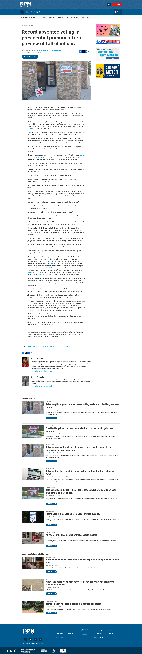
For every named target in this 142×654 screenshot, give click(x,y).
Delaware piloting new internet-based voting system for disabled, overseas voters (82, 406)
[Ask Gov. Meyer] (108, 71)
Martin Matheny (50, 606)
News (47, 579)
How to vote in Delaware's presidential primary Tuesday (73, 513)
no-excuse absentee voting (50, 346)
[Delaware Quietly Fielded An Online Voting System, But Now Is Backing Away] (33, 474)
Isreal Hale (48, 565)
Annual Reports (72, 630)
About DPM (71, 633)
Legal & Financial (59, 633)
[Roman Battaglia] (25, 381)
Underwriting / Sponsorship (85, 630)
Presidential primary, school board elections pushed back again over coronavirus (79, 430)
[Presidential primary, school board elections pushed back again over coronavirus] (33, 431)
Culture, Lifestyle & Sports (52, 601)
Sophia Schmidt (44, 50)
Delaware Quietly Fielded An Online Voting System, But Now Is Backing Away (80, 472)
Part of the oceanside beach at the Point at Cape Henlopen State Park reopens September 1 (80, 583)
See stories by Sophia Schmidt (41, 371)
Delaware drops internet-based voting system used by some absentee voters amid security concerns (80, 448)
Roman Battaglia (55, 50)
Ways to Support (87, 17)
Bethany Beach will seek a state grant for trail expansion (73, 603)
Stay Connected (72, 17)
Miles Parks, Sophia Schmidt (53, 476)
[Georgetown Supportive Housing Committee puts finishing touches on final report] (33, 563)
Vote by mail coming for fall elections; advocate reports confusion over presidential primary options (81, 491)
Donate (117, 4)
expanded (50, 257)
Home (22, 17)
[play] (22, 12)
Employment (110, 630)
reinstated (42, 274)
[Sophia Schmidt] (25, 362)
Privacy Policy (41, 643)
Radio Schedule (98, 633)
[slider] (29, 12)
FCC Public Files (59, 637)
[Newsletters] (108, 54)
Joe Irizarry (48, 587)
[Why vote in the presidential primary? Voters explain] (33, 538)
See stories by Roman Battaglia (42, 386)
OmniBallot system (52, 268)
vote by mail (33, 128)
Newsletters (84, 634)
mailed (52, 263)
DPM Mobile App (98, 630)
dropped (30, 272)
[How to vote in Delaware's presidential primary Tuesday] (33, 517)
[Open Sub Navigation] (37, 17)
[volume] (27, 12)
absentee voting (66, 346)
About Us (61, 17)
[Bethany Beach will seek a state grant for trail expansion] (33, 607)
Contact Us (110, 633)
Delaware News (30, 17)
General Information (60, 630)
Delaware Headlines (28, 26)
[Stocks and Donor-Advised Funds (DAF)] (108, 30)
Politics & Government (51, 402)
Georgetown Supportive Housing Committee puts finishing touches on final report (82, 561)
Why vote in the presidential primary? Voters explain (71, 534)
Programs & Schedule (46, 17)
